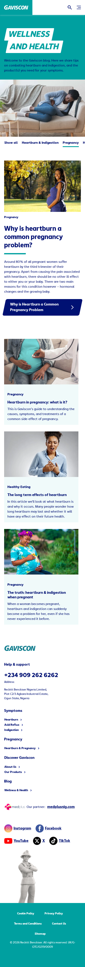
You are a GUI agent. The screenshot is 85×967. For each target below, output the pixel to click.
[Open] (70, 7)
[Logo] (16, 7)
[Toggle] (79, 7)
